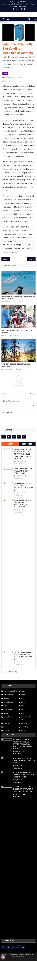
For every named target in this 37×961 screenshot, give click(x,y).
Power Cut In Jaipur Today (27, 718)
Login (33, 394)
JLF (22, 709)
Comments (27, 444)
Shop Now (14, 6)
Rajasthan (7, 723)
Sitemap (19, 959)
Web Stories (22, 6)
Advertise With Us (29, 4)
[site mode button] (30, 19)
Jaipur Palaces (8, 709)
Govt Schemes (8, 702)
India (22, 706)
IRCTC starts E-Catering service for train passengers (16, 331)
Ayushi (19, 77)
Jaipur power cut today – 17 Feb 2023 (32, 259)
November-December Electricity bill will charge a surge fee (16, 365)
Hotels (6, 706)
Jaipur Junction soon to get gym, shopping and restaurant (7, 259)
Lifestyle (6, 713)
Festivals (6, 698)
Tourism (6, 731)
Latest (10, 444)
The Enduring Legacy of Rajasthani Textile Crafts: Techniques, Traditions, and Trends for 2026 (23, 454)
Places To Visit (8, 717)
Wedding (23, 731)
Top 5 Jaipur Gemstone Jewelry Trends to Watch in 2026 (23, 471)
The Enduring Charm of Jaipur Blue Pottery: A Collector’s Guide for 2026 (23, 655)
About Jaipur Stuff (8, 4)
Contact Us (18, 4)
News (5, 73)
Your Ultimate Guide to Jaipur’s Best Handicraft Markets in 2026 (23, 486)
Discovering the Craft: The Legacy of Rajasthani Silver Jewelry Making (23, 503)
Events (23, 695)
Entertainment (8, 695)
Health (23, 702)
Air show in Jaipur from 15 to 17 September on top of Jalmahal (18, 298)
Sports (6, 727)
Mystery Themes (19, 956)
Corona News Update (10, 691)
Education (24, 691)
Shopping (24, 723)
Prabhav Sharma (19, 463)
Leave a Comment (9, 81)
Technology (24, 727)
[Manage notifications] (3, 957)
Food (22, 698)
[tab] (10, 444)
